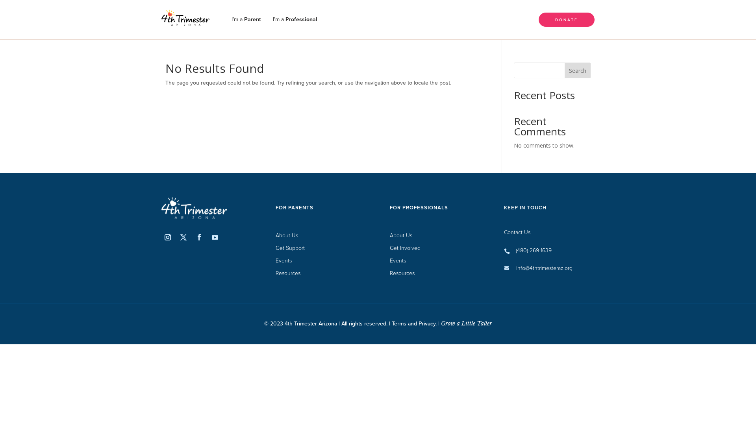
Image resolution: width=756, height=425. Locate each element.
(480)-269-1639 (534, 250)
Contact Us (517, 232)
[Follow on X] (183, 237)
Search (577, 70)
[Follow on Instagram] (167, 237)
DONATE (566, 19)
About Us (287, 235)
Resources (288, 273)
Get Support (290, 248)
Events (284, 260)
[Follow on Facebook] (199, 237)
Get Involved (405, 248)
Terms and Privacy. (414, 323)
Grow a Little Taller (465, 323)
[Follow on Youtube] (215, 237)
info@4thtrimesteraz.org (544, 268)
